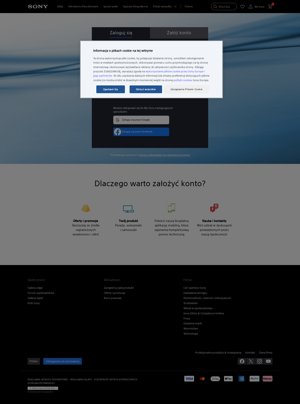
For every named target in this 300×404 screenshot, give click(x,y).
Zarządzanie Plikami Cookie (186, 89)
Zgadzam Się (110, 89)
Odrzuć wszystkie (146, 89)
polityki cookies (182, 80)
